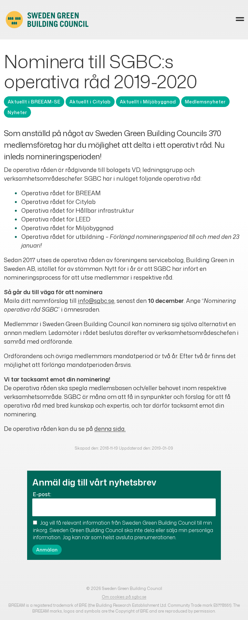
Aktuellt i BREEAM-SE (34, 102)
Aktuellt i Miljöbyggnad (148, 102)
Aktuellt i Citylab (90, 102)
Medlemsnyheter (205, 102)
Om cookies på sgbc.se (124, 597)
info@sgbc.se (96, 300)
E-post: (42, 494)
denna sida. (110, 428)
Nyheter (17, 112)
